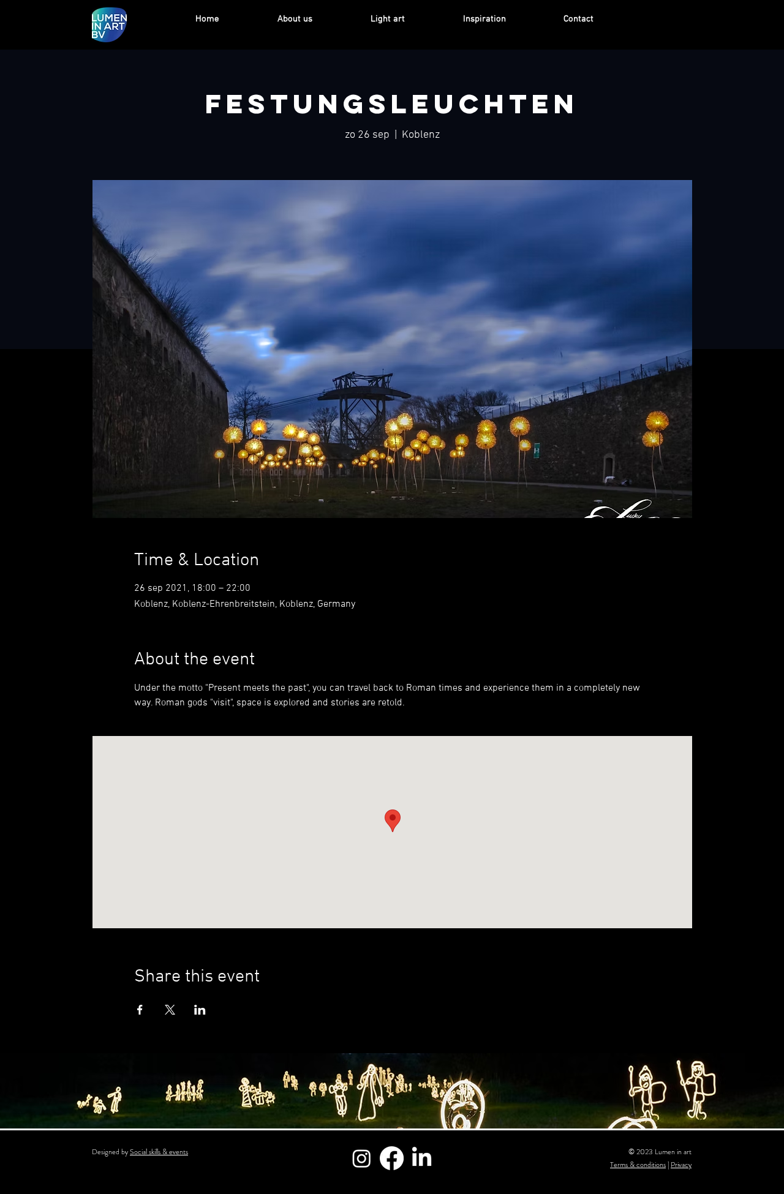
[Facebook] (392, 1158)
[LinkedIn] (422, 1158)
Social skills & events (159, 1151)
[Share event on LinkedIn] (200, 1010)
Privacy (681, 1164)
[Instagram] (362, 1158)
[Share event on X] (170, 1010)
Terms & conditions (638, 1164)
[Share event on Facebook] (140, 1010)
